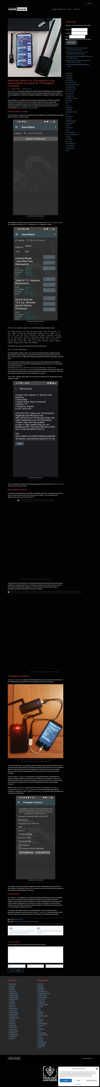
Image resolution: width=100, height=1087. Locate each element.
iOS (68, 103)
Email (67, 36)
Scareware (70, 128)
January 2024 (13, 1029)
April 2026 (12, 989)
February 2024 (13, 1027)
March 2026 (12, 991)
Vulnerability (70, 148)
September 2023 (14, 1034)
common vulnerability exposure (25, 108)
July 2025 (12, 1001)
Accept (66, 1080)
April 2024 (12, 1023)
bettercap (69, 75)
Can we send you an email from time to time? (79, 39)
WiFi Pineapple (34, 921)
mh (8, 88)
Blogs (69, 9)
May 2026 (12, 987)
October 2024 (13, 1016)
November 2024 (13, 1014)
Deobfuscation (71, 87)
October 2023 (13, 1032)
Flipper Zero (70, 96)
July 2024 (12, 1019)
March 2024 (12, 1025)
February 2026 (13, 993)
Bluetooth (69, 78)
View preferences (91, 1080)
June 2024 (12, 1021)
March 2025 (12, 1006)
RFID (68, 125)
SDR (68, 130)
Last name (68, 33)
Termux (69, 137)
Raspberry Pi (70, 123)
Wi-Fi (68, 150)
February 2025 (13, 1008)
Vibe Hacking (70, 146)
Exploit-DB (15, 921)
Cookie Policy (78, 1084)
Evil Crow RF (70, 91)
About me (77, 9)
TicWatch (69, 139)
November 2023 (13, 1031)
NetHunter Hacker (18, 919)
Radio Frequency (71, 121)
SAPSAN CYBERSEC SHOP (59, 9)
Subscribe (71, 42)
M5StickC (69, 107)
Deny (78, 1080)
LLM (68, 105)
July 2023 (12, 1038)
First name (68, 29)
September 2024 (14, 1017)
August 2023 (12, 1036)
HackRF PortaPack (72, 98)
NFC (68, 114)
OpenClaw (70, 116)
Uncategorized (71, 143)
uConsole (69, 141)
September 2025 (14, 999)
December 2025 (13, 995)
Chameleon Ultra (71, 82)
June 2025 (12, 1002)
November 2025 (13, 997)
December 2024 (13, 1012)
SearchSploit (27, 921)
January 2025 (13, 1010)
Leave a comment (26, 88)
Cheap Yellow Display (73, 84)
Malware (69, 109)
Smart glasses (71, 132)
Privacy (69, 118)
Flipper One (70, 94)
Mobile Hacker (14, 1058)
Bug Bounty (70, 80)
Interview (69, 100)
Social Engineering (72, 134)
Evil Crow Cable (71, 89)
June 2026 (12, 986)
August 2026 (12, 984)
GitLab (51, 364)
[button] (97, 1069)
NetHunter (21, 921)
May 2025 (12, 1004)
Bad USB (69, 73)
